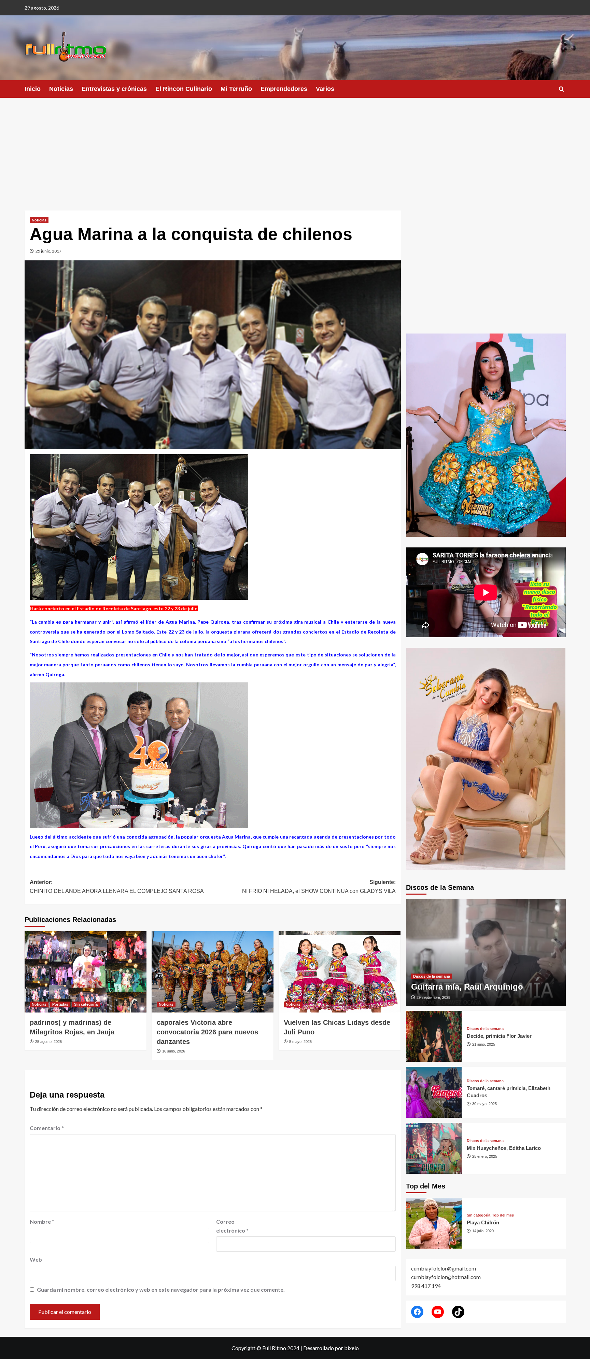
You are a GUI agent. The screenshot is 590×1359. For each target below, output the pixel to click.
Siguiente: (319, 886)
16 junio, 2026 (173, 1051)
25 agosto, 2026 (48, 1041)
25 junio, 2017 (48, 251)
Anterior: (117, 886)
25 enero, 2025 (484, 1156)
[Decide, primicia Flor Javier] (434, 1036)
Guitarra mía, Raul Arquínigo (467, 986)
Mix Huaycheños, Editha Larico (504, 1148)
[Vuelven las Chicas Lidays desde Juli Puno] (340, 972)
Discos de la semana (431, 976)
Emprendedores (284, 88)
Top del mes (503, 1215)
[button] (561, 89)
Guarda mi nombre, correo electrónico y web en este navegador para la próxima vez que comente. (161, 1289)
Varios (325, 88)
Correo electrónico (232, 1226)
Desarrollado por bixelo (331, 1348)
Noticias (61, 88)
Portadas (60, 1004)
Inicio (33, 88)
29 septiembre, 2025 (433, 997)
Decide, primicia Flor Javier (499, 1036)
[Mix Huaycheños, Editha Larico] (434, 1148)
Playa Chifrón (483, 1222)
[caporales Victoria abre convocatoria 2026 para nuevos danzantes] (212, 972)
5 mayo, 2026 (300, 1041)
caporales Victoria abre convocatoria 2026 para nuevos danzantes (207, 1032)
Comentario (47, 1128)
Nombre (42, 1221)
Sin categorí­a (86, 1004)
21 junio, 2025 (483, 1044)
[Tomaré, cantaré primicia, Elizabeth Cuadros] (434, 1092)
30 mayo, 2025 (484, 1104)
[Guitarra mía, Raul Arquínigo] (486, 952)
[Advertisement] (295, 149)
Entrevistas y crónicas (114, 88)
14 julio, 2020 (483, 1231)
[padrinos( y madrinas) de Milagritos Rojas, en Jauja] (85, 972)
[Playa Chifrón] (434, 1223)
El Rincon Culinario (183, 88)
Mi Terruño (236, 88)
